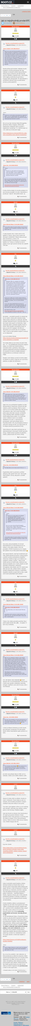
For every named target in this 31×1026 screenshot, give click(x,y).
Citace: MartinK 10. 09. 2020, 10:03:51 (11, 763)
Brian (23, 1003)
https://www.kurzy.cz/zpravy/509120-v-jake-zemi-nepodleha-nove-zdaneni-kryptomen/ (15, 133)
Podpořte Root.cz (18, 1025)
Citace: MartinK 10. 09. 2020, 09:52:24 (11, 391)
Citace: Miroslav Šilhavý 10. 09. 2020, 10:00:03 (13, 604)
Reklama (20, 1022)
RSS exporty (26, 1025)
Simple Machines (21, 1001)
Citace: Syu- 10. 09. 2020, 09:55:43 (10, 465)
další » (29, 11)
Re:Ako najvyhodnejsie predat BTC (15, 270)
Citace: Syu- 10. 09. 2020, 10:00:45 (10, 717)
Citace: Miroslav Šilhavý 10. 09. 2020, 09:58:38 (13, 655)
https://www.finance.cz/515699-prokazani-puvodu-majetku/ (14, 940)
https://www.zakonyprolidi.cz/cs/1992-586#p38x (14, 310)
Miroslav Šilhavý (15, 26)
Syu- (16, 90)
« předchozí (25, 11)
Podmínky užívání (18, 1024)
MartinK (15, 202)
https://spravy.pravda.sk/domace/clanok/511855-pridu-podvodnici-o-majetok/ (16, 338)
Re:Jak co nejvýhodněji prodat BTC (15, 43)
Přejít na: (8, 992)
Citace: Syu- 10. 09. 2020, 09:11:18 (12, 279)
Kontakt (15, 1022)
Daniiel (13, 1003)
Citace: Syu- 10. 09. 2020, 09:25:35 (10, 165)
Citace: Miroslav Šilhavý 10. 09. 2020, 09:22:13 (13, 276)
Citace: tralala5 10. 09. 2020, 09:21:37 (11, 48)
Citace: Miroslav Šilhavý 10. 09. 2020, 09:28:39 (13, 224)
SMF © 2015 (14, 1001)
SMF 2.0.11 (8, 1001)
